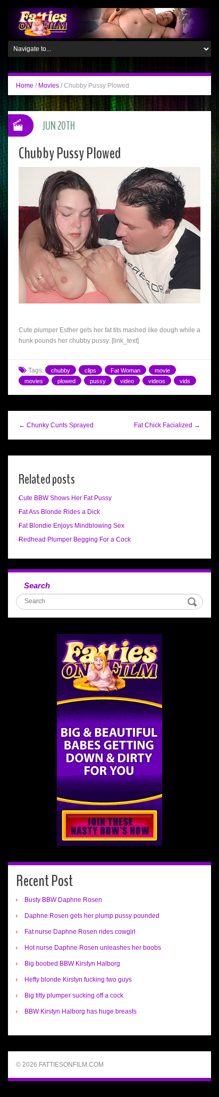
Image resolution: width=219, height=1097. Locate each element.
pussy (98, 381)
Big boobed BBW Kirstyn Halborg (72, 963)
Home (24, 85)
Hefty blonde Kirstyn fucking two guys (78, 979)
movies (33, 381)
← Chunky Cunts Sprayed (56, 425)
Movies (48, 85)
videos (156, 381)
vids (185, 381)
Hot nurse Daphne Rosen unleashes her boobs (92, 947)
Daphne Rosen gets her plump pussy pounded (91, 915)
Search (37, 585)
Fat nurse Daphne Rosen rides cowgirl (80, 931)
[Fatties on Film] (109, 23)
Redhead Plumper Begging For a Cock (75, 539)
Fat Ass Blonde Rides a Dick (59, 512)
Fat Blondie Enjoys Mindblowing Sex (71, 525)
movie (162, 370)
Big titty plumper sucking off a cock (73, 995)
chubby (60, 370)
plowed (66, 381)
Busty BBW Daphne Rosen (63, 900)
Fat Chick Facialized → (167, 425)
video (127, 381)
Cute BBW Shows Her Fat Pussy (65, 498)
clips (90, 370)
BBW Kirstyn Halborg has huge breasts (80, 1011)
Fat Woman (125, 370)
